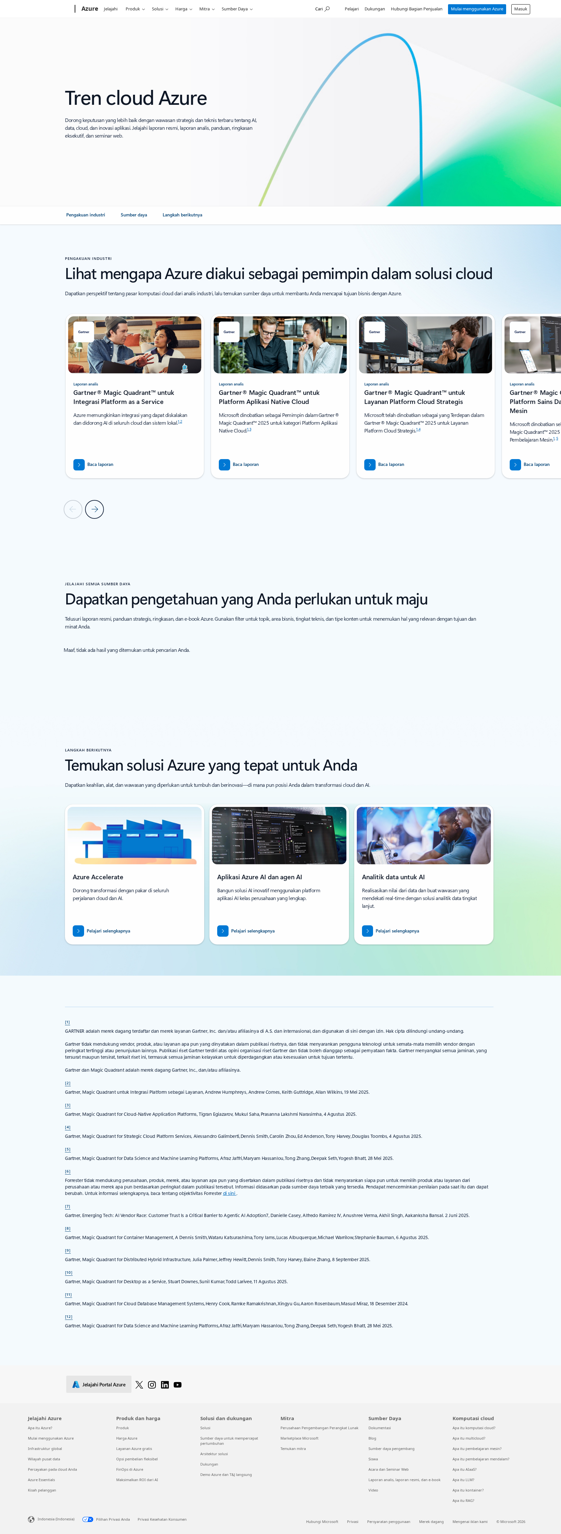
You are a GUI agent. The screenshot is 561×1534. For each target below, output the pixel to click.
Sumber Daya (235, 9)
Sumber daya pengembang (391, 1448)
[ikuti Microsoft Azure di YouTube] (177, 1384)
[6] (68, 1171)
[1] (67, 1021)
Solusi (157, 9)
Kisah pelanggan (42, 1490)
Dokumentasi (379, 1427)
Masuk (520, 9)
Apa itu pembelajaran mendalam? (481, 1458)
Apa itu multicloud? (469, 1438)
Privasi (352, 1521)
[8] (68, 1228)
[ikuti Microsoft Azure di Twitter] (139, 1384)
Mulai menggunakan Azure (477, 9)
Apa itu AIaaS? (465, 1469)
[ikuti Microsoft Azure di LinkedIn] (165, 1384)
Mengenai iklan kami (470, 1521)
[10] (69, 1272)
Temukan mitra (293, 1448)
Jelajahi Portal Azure (104, 1384)
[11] (68, 1294)
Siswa (373, 1458)
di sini (230, 1193)
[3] (68, 1104)
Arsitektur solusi (214, 1453)
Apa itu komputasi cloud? (474, 1427)
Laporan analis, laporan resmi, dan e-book (404, 1479)
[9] (68, 1250)
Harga (181, 9)
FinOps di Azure (129, 1469)
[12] (69, 1316)
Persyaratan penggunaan (388, 1521)
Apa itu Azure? (40, 1427)
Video (373, 1490)
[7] (67, 1206)
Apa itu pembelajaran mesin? (477, 1448)
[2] (68, 1082)
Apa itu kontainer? (468, 1490)
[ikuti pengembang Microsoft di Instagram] (152, 1384)
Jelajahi (111, 9)
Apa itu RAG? (463, 1500)
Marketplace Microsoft (299, 1438)
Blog (372, 1438)
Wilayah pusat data (44, 1458)
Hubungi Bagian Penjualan (417, 9)
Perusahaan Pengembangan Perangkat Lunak (319, 1427)
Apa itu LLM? (463, 1479)
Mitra (204, 9)
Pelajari (352, 9)
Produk (133, 9)
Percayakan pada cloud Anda (52, 1469)
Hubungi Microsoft (322, 1521)
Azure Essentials (41, 1479)
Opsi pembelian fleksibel (137, 1458)
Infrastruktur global (45, 1448)
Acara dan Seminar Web (388, 1469)
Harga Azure (126, 1438)
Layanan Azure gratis (134, 1448)
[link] (85, 217)
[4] (68, 1126)
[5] (68, 1148)
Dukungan (375, 9)
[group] (135, 396)
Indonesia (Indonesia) (56, 1518)
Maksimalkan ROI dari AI (137, 1479)
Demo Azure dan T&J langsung (226, 1474)
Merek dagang (431, 1521)
